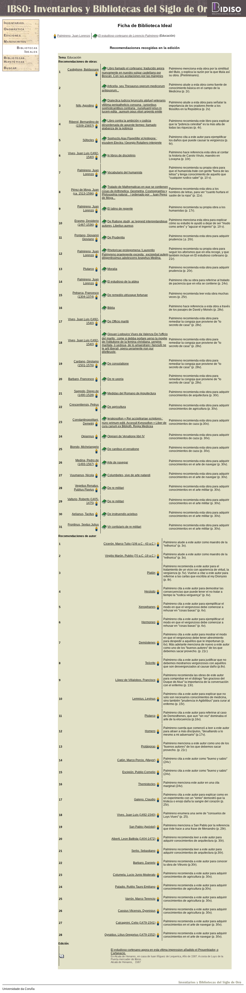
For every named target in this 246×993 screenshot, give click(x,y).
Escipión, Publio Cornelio (138, 772)
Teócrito (150, 663)
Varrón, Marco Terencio (140, 898)
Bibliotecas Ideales (27, 49)
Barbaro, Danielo (144, 862)
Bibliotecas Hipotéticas (14, 60)
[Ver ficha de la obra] (95, 35)
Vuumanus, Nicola (82, 475)
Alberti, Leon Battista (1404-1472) (133, 838)
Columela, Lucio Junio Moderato (134, 874)
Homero (150, 731)
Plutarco (88, 269)
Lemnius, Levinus (143, 698)
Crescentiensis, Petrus (84, 404)
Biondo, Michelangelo (84, 447)
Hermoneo (148, 622)
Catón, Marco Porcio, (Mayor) (136, 760)
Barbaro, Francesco (81, 379)
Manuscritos (15, 41)
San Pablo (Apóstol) (142, 826)
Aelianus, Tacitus (83, 514)
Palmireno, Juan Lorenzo (73, 35)
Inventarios (14, 23)
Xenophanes (147, 607)
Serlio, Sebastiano (143, 850)
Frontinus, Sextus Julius (83, 524)
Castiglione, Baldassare (83, 69)
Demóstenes (147, 642)
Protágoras (148, 746)
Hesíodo (149, 591)
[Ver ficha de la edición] (61, 955)
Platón (151, 572)
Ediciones (12, 35)
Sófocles (88, 140)
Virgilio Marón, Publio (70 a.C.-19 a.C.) (130, 555)
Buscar (10, 68)
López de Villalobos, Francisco (135, 680)
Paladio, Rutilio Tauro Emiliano (135, 886)
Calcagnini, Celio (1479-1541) (135, 922)
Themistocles (146, 784)
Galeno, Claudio (144, 799)
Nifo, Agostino (85, 105)
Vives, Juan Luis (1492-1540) (136, 814)
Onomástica (14, 29)
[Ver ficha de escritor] (54, 35)
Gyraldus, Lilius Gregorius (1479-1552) (130, 934)
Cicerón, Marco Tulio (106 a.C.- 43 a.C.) (129, 543)
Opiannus (87, 436)
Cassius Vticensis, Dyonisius (136, 910)
